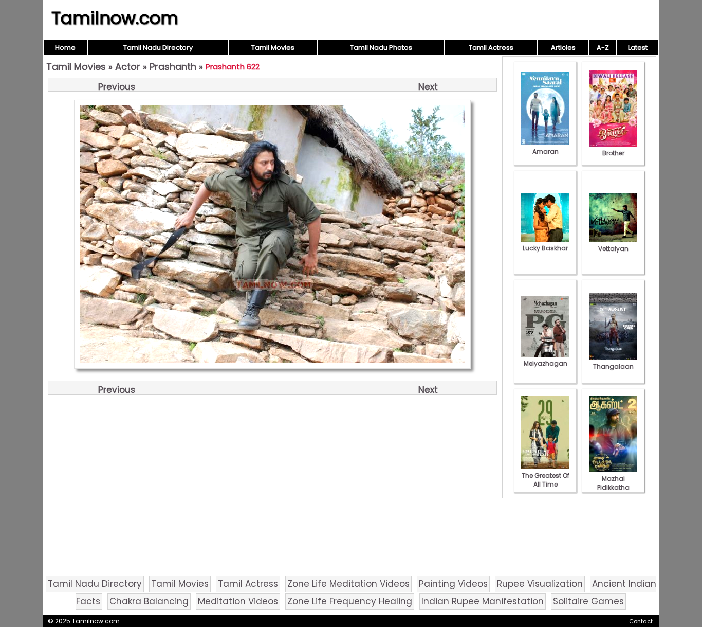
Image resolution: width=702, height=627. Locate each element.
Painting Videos (453, 584)
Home (65, 47)
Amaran (545, 151)
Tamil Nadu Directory (158, 47)
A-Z (603, 47)
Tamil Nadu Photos (381, 47)
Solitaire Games (588, 601)
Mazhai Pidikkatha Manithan (613, 487)
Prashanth (173, 66)
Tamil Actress (491, 47)
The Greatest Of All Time (545, 480)
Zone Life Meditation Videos (348, 584)
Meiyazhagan (545, 363)
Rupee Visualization (540, 584)
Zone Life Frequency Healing (349, 601)
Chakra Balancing (149, 601)
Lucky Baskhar (545, 248)
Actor (127, 66)
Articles (563, 47)
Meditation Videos (238, 601)
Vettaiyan (613, 248)
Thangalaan (613, 366)
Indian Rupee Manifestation (482, 601)
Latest (638, 47)
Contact (641, 621)
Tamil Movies (272, 47)
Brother (613, 153)
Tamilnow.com (114, 18)
